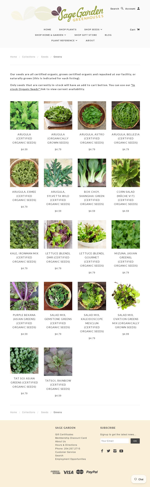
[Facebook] (102, 451)
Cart (133, 29)
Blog (108, 35)
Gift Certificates (64, 434)
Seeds (44, 56)
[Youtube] (121, 451)
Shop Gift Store (85, 35)
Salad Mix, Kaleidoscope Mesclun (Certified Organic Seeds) (92, 323)
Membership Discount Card (71, 437)
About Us (60, 441)
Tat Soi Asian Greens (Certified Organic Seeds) (24, 382)
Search (114, 8)
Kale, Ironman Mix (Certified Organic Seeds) (24, 257)
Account (130, 8)
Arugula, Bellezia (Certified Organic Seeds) (126, 138)
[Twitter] (108, 451)
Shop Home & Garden (49, 35)
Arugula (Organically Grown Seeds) (58, 138)
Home (47, 29)
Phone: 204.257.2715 (67, 448)
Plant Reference (63, 40)
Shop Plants (67, 29)
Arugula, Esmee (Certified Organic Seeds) (24, 196)
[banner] (75, 14)
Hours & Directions (66, 444)
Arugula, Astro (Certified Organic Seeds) (92, 138)
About (90, 40)
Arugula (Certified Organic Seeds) (24, 138)
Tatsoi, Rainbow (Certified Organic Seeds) (58, 384)
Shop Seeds (92, 29)
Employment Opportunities (70, 458)
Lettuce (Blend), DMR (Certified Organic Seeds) (58, 257)
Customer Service (65, 451)
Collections (28, 56)
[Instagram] (115, 451)
